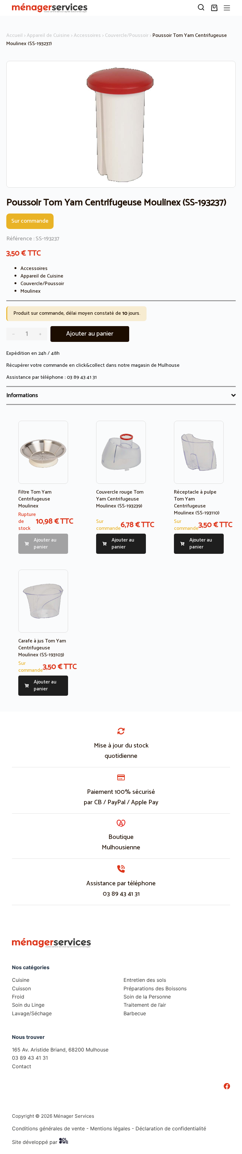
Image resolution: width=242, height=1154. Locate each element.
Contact (21, 1066)
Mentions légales (110, 1128)
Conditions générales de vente (48, 1128)
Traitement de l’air (145, 1005)
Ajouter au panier (89, 334)
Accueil (14, 35)
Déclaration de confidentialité (170, 1128)
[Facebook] (227, 1086)
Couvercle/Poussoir (126, 35)
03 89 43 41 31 (82, 377)
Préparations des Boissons (155, 988)
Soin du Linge (28, 1005)
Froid (18, 996)
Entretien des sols (145, 980)
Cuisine (20, 980)
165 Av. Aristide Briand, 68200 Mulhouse (60, 1049)
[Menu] (227, 8)
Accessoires (87, 35)
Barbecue (135, 1013)
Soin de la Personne (147, 996)
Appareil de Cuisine (48, 35)
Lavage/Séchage (32, 1013)
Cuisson (21, 988)
